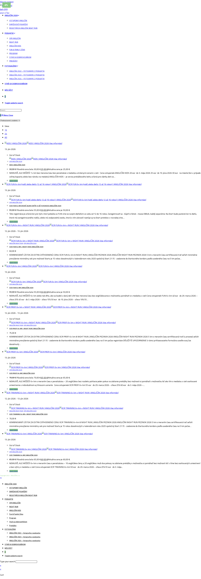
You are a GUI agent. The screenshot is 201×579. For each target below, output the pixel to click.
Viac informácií (55, 143)
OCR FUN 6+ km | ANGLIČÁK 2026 (21, 287)
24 (6, 133)
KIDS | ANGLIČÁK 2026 (17, 165)
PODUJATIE (9, 499)
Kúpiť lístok (13, 181)
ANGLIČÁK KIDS (15, 510)
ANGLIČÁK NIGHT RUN (16, 243)
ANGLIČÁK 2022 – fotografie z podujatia (24, 533)
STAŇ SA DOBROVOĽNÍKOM (15, 544)
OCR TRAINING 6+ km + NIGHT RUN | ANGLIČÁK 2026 (28, 414)
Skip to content (6, 1)
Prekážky (12, 525)
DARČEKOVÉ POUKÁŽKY (18, 491)
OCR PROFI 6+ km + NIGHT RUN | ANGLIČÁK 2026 (27, 328)
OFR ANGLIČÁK (15, 503)
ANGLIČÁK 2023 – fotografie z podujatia (24, 537)
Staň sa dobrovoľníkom (18, 521)
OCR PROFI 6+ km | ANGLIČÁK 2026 (22, 373)
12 (6, 130)
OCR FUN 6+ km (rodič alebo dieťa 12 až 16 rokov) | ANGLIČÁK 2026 (35, 205)
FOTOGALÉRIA (10, 529)
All (6, 137)
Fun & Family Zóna (16, 514)
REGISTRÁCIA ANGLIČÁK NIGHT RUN (23, 495)
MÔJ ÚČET (8, 548)
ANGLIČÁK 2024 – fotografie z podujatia (24, 540)
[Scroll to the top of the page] (1, 478)
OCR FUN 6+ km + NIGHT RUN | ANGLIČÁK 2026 (26, 246)
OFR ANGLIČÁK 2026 (15, 161)
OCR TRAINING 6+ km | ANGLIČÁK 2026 (23, 455)
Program (12, 518)
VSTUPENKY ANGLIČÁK (18, 487)
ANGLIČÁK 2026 (11, 484)
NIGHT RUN (13, 506)
